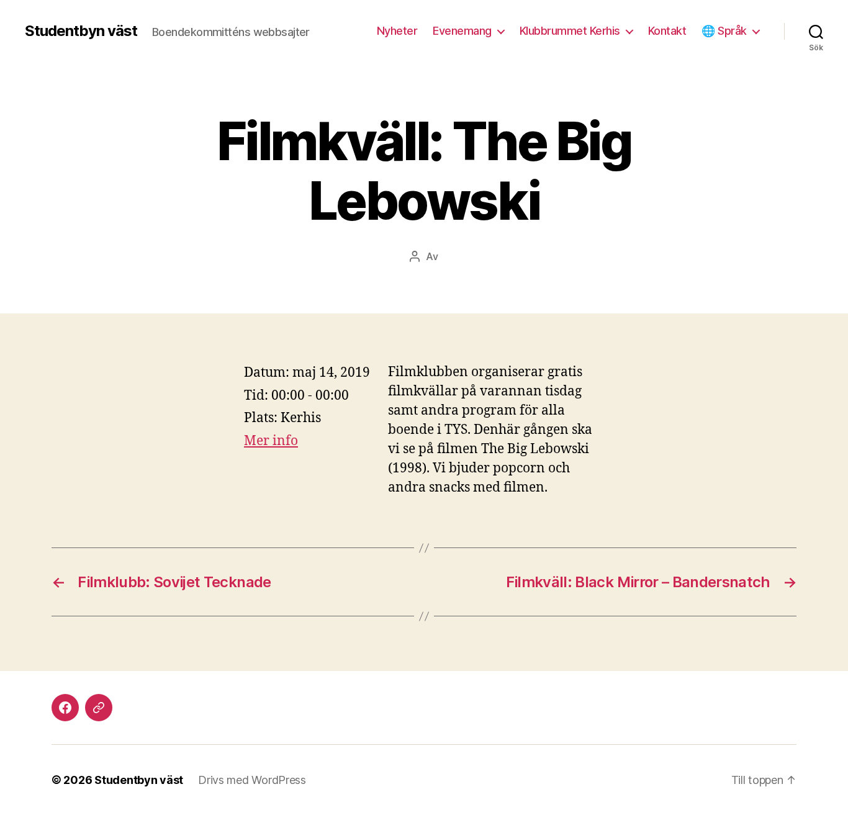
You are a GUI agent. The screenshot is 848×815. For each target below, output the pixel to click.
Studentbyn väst (81, 31)
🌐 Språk (724, 30)
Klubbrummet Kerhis (570, 30)
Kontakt (667, 30)
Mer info (271, 441)
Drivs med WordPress (252, 779)
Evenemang (462, 30)
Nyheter (397, 30)
